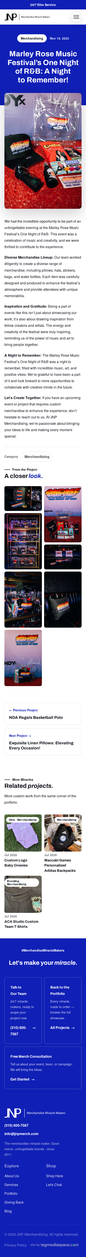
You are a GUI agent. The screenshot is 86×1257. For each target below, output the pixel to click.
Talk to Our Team (18, 990)
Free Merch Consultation (31, 1056)
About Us (11, 1175)
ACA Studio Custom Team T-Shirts (21, 924)
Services (11, 1184)
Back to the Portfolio (59, 990)
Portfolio (10, 1193)
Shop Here (54, 1175)
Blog (8, 1210)
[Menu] (76, 17)
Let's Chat (54, 1184)
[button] (23, 498)
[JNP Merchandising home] (27, 17)
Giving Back (14, 1202)
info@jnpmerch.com (21, 1133)
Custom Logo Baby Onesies (16, 862)
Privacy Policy (15, 1245)
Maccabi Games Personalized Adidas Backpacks (60, 865)
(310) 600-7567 (16, 1125)
